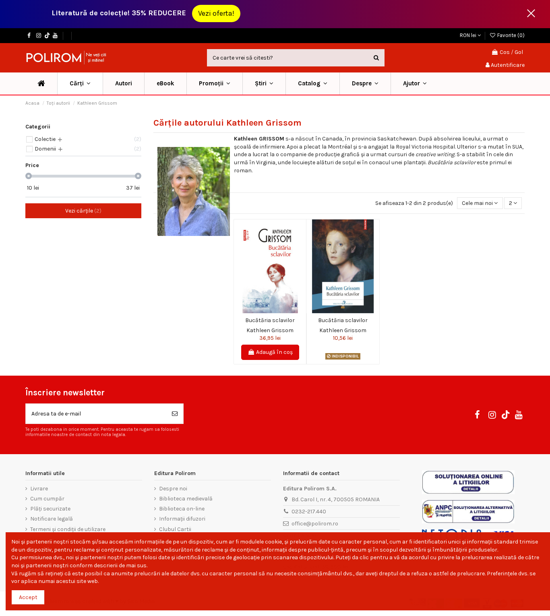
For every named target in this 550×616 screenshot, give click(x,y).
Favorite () (510, 35)
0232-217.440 (309, 511)
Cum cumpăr (47, 498)
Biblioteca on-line (182, 508)
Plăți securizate (50, 508)
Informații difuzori (182, 518)
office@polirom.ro (315, 523)
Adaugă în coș (274, 352)
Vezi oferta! (216, 13)
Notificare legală (51, 518)
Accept (28, 597)
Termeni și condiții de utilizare (67, 529)
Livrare (39, 488)
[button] (214, 83)
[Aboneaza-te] (174, 414)
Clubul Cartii (175, 529)
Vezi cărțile (82, 210)
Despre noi (173, 488)
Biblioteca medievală (186, 498)
